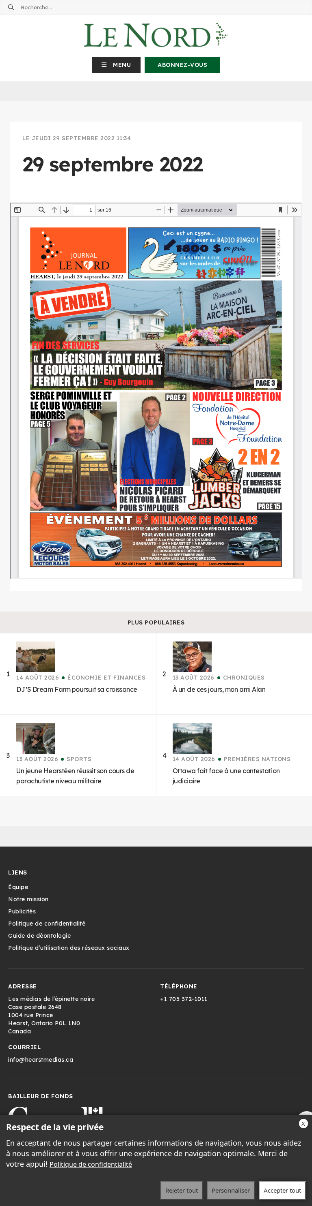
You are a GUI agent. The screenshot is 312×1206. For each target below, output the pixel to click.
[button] (116, 65)
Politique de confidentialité (91, 1164)
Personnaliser (231, 1190)
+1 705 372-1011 (184, 999)
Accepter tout (282, 1190)
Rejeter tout (181, 1190)
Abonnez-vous (182, 64)
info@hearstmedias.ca (40, 1059)
